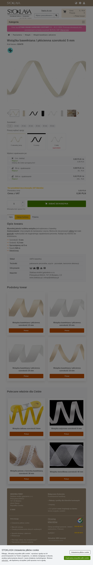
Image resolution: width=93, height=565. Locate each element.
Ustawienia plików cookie (80, 552)
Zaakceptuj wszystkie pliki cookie (77, 558)
